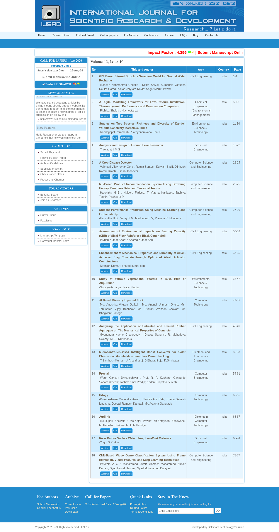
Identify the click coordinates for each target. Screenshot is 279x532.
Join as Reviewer (50, 200)
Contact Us (211, 35)
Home (41, 35)
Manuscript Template (52, 235)
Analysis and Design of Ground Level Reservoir (131, 145)
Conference (151, 35)
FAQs (183, 35)
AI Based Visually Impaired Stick (121, 300)
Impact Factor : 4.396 (157, 52)
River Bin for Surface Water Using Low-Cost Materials (135, 438)
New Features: (46, 123)
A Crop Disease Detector (115, 162)
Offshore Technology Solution (226, 527)
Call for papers (109, 35)
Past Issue (46, 220)
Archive (169, 35)
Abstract (105, 94)
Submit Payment (50, 152)
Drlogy (103, 395)
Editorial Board (85, 35)
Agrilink (104, 416)
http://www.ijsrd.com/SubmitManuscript (63, 114)
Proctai (104, 373)
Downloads (71, 511)
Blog (196, 35)
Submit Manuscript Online (212, 52)
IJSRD (85, 527)
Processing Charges (52, 179)
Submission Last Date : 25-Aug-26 (105, 504)
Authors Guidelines (51, 163)
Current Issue (48, 215)
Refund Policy (138, 508)
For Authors (131, 35)
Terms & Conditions (141, 511)
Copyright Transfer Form (54, 241)
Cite (115, 94)
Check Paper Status (52, 174)
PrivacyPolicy (138, 504)
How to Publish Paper (53, 157)
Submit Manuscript (51, 168)
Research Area (61, 35)
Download (126, 94)
